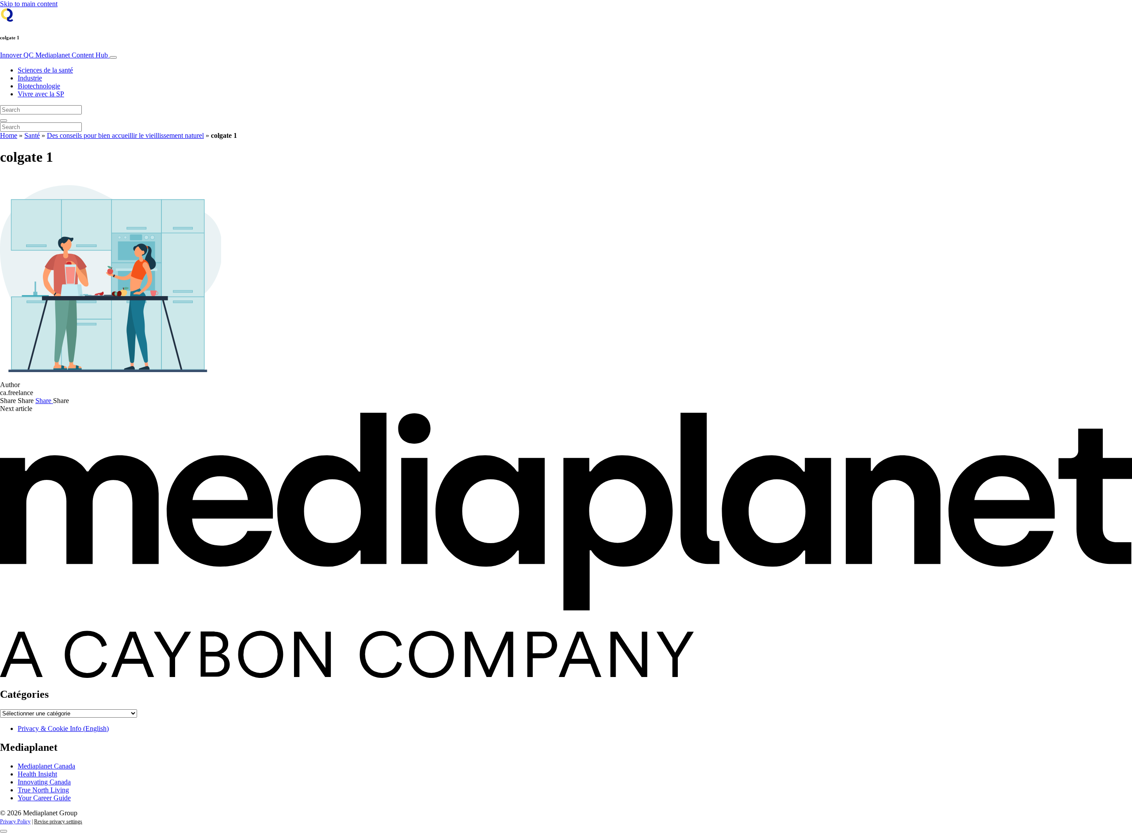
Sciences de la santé (45, 70)
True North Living (43, 790)
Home (8, 135)
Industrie (30, 78)
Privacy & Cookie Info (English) (63, 728)
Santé (32, 135)
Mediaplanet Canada (46, 766)
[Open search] (3, 120)
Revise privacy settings (58, 821)
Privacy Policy (15, 821)
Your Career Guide (44, 798)
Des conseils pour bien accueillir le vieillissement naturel (125, 135)
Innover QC (54, 55)
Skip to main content (28, 4)
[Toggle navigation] (113, 57)
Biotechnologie (39, 86)
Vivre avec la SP (41, 94)
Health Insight (37, 774)
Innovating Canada (44, 782)
